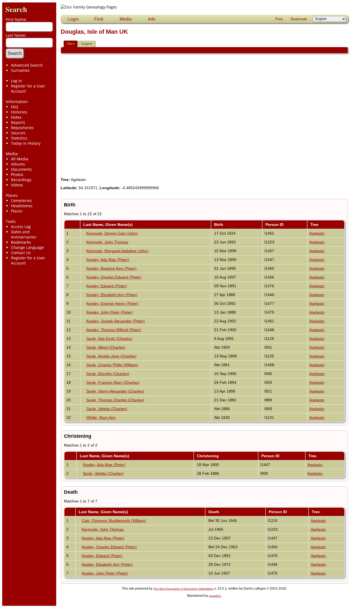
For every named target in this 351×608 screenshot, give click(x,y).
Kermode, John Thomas (107, 242)
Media (126, 19)
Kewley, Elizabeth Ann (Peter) (111, 294)
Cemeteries (21, 200)
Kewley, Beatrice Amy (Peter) (111, 268)
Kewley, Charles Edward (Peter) (113, 277)
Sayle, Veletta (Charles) (106, 409)
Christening (208, 456)
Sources (18, 132)
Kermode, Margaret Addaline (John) (117, 251)
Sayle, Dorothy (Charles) (107, 373)
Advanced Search (27, 65)
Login (73, 19)
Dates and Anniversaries (23, 234)
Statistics (19, 138)
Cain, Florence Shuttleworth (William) (114, 520)
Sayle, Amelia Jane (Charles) (111, 356)
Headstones (22, 205)
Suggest (86, 43)
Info (151, 19)
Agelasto (316, 233)
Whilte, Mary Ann (101, 417)
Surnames (20, 70)
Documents (21, 169)
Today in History (26, 143)
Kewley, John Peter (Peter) (109, 312)
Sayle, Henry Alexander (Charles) (115, 391)
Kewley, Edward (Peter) (106, 286)
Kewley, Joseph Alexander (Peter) (115, 321)
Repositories (22, 127)
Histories (19, 112)
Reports (18, 122)
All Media (19, 158)
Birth (219, 224)
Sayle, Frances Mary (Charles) (113, 382)
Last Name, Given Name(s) (108, 224)
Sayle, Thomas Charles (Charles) (115, 400)
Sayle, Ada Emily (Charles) (109, 338)
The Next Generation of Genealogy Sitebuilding (183, 588)
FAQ (14, 106)
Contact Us (21, 252)
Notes (16, 117)
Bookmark (299, 19)
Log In (16, 80)
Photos (17, 174)
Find (98, 19)
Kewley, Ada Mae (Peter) (107, 259)
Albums (18, 164)
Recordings (21, 179)
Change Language (27, 247)
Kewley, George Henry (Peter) (112, 303)
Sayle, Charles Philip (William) (112, 365)
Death (214, 512)
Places (16, 211)
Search (16, 9)
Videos (17, 184)
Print (279, 19)
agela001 (215, 595)
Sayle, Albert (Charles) (105, 347)
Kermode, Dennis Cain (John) (112, 233)
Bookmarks (21, 242)
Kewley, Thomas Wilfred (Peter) (113, 330)
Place (70, 43)
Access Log (21, 226)
